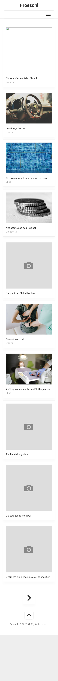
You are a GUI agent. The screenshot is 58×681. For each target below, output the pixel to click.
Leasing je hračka (15, 128)
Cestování (10, 82)
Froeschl (29, 5)
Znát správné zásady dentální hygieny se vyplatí (30, 389)
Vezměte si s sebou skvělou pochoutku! (28, 576)
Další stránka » (29, 598)
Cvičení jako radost (16, 339)
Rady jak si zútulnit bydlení (20, 293)
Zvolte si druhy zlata (17, 454)
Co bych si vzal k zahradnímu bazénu (26, 178)
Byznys (9, 132)
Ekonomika (11, 232)
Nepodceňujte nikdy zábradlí (21, 78)
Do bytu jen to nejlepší (18, 515)
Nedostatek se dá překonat (21, 227)
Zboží (8, 182)
